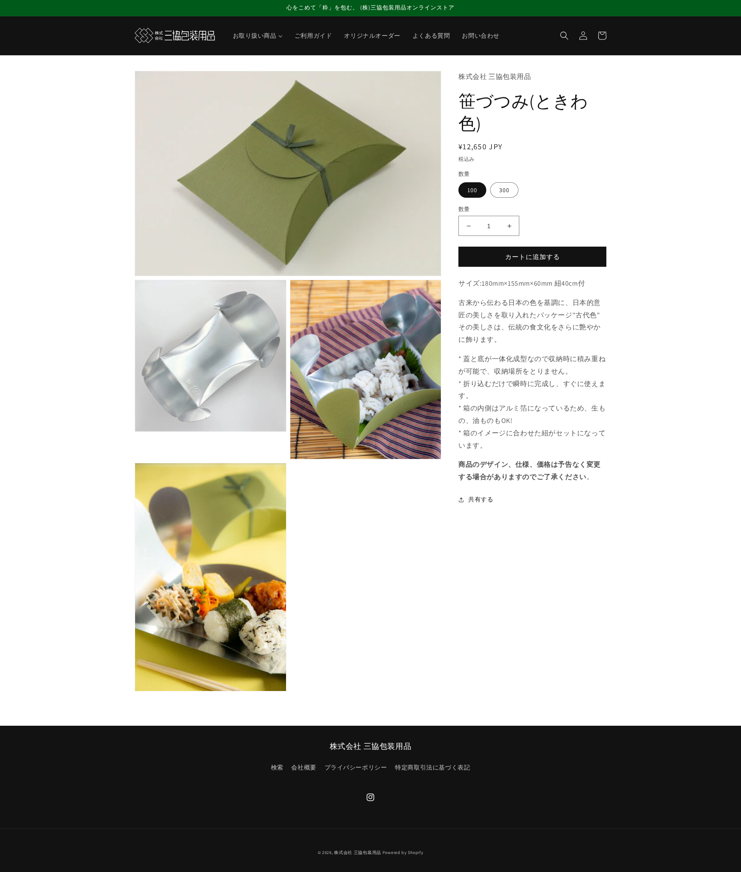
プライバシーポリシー (356, 767)
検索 (277, 767)
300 (504, 190)
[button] (564, 35)
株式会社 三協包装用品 (357, 852)
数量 (464, 209)
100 (472, 190)
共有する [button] (480, 500)
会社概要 (303, 767)
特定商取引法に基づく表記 (432, 767)
